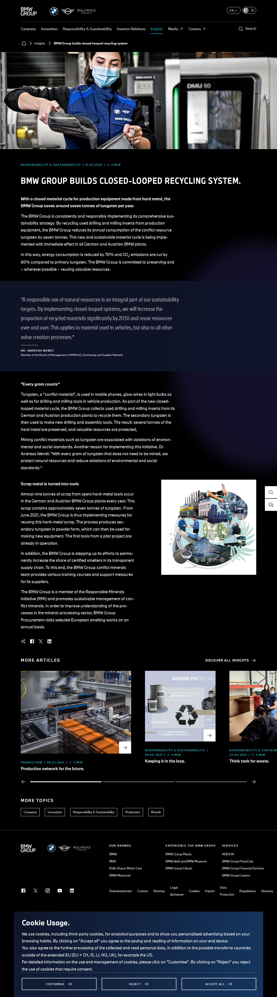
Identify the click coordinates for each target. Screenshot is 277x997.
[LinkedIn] (71, 890)
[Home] (24, 43)
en (232, 10)
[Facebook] (23, 890)
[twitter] (40, 641)
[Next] (253, 781)
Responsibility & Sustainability (87, 28)
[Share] (23, 641)
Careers (194, 28)
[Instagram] (47, 890)
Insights (157, 28)
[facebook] (32, 641)
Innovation (49, 28)
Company (28, 28)
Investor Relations (131, 28)
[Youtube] (59, 890)
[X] (35, 890)
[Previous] (23, 781)
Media (173, 28)
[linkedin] (49, 641)
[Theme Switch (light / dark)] (249, 10)
